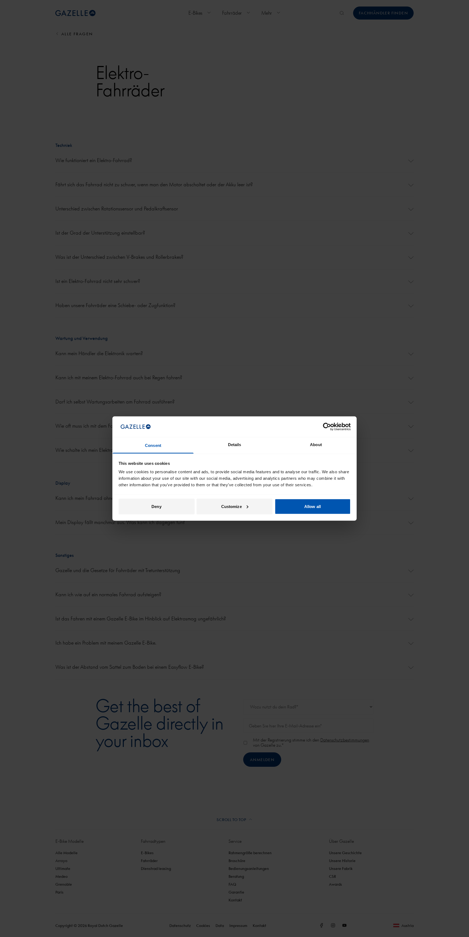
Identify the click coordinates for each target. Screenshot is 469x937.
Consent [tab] (153, 445)
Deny (156, 506)
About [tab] (316, 444)
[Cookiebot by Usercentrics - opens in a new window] (327, 426)
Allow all (312, 506)
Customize (231, 506)
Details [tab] (234, 444)
